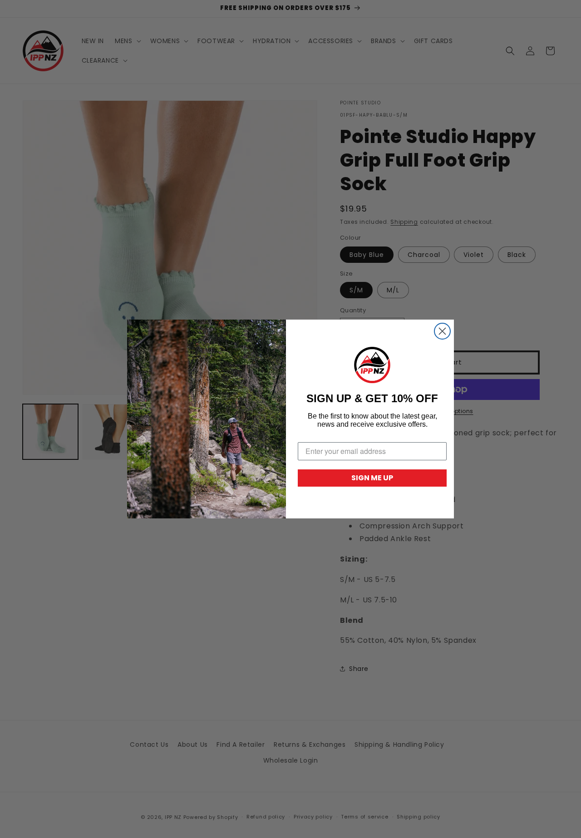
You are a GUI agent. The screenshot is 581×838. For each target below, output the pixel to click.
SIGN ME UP (372, 478)
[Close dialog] (442, 331)
